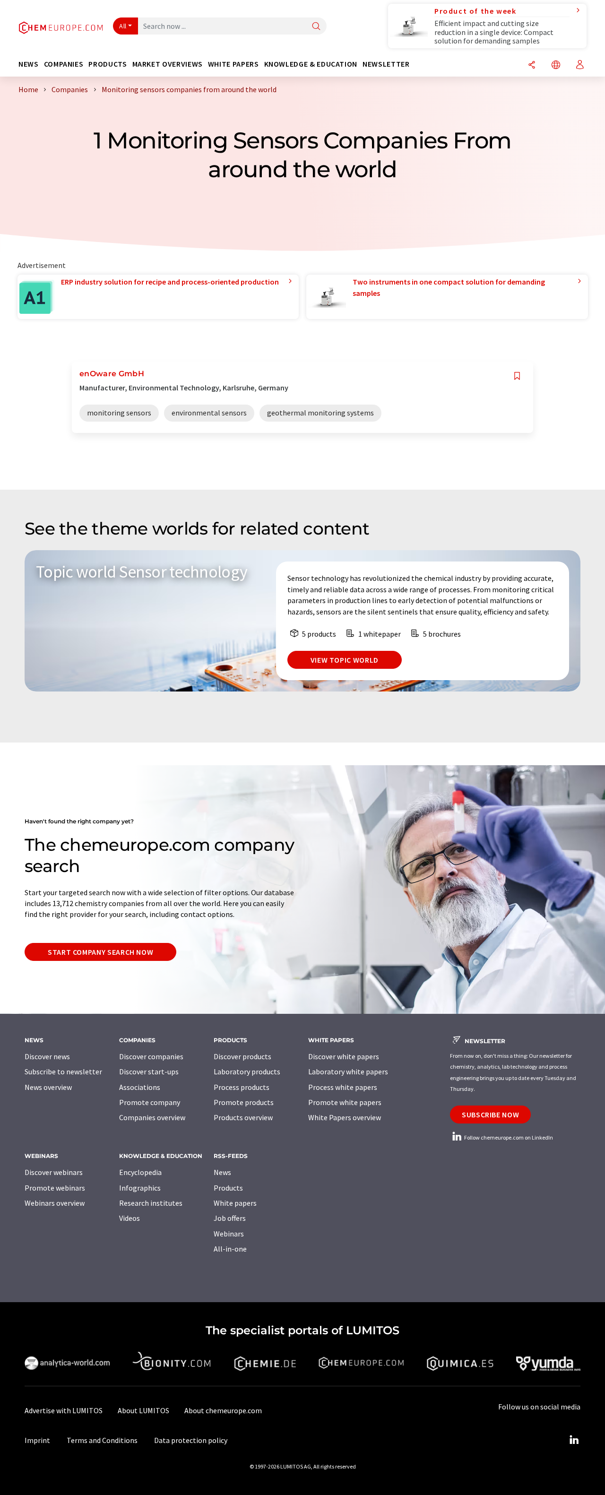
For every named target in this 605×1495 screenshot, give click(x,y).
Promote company (149, 1102)
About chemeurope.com (223, 1410)
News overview (48, 1087)
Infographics (140, 1188)
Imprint (37, 1440)
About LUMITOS (143, 1410)
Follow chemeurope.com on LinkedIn (508, 1137)
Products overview (243, 1117)
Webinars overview (55, 1203)
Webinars (229, 1233)
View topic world (345, 660)
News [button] (28, 64)
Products (228, 1188)
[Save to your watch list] (517, 376)
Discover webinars (54, 1172)
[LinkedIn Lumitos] (573, 1440)
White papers (235, 1203)
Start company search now (100, 952)
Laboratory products (247, 1071)
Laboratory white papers (348, 1071)
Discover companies (151, 1056)
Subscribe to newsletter (63, 1071)
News (222, 1172)
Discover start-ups (149, 1071)
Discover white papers (343, 1056)
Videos (129, 1218)
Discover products (242, 1056)
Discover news (47, 1056)
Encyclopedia (140, 1172)
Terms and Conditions (102, 1440)
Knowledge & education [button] (310, 64)
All (123, 26)
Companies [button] (64, 64)
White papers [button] (233, 64)
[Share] (531, 65)
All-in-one (230, 1248)
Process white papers (342, 1087)
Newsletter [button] (386, 64)
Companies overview (152, 1117)
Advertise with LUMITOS (64, 1410)
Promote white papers (344, 1102)
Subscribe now (490, 1114)
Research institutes (150, 1203)
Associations (139, 1087)
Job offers (230, 1218)
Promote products (244, 1102)
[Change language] (555, 65)
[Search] (316, 26)
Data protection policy (190, 1440)
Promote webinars (55, 1188)
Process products (241, 1087)
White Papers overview (344, 1117)
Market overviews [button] (167, 64)
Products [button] (107, 64)
